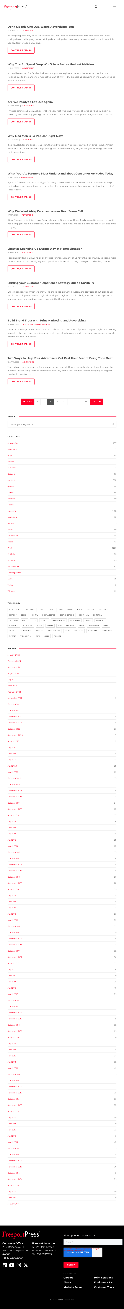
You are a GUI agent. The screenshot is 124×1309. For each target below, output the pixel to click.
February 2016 (14, 1074)
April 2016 (12, 1062)
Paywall (12, 631)
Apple (42, 610)
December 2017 (15, 938)
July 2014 (12, 1191)
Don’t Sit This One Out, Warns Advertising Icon (41, 26)
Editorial (11, 498)
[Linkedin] (4, 1265)
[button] (96, 6)
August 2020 (13, 741)
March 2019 (13, 846)
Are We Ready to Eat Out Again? (30, 102)
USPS (10, 579)
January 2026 (14, 655)
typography (25, 636)
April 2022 (12, 686)
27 (78, 401)
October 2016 (14, 1025)
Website (11, 591)
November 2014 (15, 1167)
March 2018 (13, 920)
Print (48, 324)
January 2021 (13, 710)
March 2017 (13, 994)
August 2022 (13, 673)
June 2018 (12, 901)
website (57, 636)
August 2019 (13, 815)
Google (44, 620)
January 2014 (13, 1204)
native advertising (66, 626)
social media (107, 631)
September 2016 (15, 1031)
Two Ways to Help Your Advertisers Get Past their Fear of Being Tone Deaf (60, 358)
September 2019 (15, 809)
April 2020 (12, 766)
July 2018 (12, 895)
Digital (10, 492)
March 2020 (13, 772)
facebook (13, 620)
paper (105, 626)
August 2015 (13, 1111)
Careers (68, 1277)
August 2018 (13, 889)
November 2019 (15, 797)
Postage (39, 631)
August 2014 (13, 1185)
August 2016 (13, 1037)
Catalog (11, 474)
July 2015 (12, 1117)
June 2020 (12, 753)
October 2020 (14, 729)
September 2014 (15, 1179)
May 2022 (12, 679)
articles (11, 461)
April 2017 (12, 988)
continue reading (21, 50)
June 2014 (12, 1197)
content (11, 480)
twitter (12, 636)
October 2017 (14, 951)
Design (24, 615)
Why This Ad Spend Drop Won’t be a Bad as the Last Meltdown (52, 64)
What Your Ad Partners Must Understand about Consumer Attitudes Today (60, 173)
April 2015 (12, 1136)
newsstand (93, 626)
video (46, 636)
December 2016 (15, 1012)
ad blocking (14, 610)
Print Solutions (103, 1277)
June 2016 (12, 1049)
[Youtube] (11, 1265)
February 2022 (14, 692)
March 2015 (13, 1142)
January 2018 (13, 932)
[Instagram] (18, 1265)
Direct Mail (84, 615)
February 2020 (14, 778)
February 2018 (14, 926)
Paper (10, 542)
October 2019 (14, 803)
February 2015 (14, 1148)
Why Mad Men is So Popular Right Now (35, 136)
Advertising (28, 30)
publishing (12, 560)
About (67, 1282)
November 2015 (15, 1093)
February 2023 (14, 661)
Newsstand (13, 535)
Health (11, 505)
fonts (33, 620)
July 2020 (12, 747)
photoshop (26, 631)
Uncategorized (14, 572)
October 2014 (14, 1173)
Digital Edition (48, 615)
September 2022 (15, 667)
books (70, 610)
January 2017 (13, 1006)
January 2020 (14, 784)
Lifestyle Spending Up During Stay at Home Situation (45, 248)
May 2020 (12, 760)
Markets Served (73, 1287)
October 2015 (14, 1099)
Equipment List (104, 1282)
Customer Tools (104, 1287)
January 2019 (13, 858)
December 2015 (15, 1086)
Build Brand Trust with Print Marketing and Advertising (47, 320)
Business (12, 468)
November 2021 (15, 698)
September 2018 (15, 883)
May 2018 (12, 908)
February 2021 (14, 704)
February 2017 (14, 1000)
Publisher (12, 554)
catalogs (104, 610)
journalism (75, 620)
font (24, 620)
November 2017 (15, 945)
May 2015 (12, 1130)
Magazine (12, 511)
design (11, 486)
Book (60, 610)
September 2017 (15, 957)
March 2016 (13, 1068)
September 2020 (15, 735)
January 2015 (13, 1154)
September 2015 (15, 1105)
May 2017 (12, 982)
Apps (10, 455)
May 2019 (12, 834)
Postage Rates (53, 631)
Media (39, 626)
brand (80, 610)
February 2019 (14, 852)
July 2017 (12, 969)
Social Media (13, 566)
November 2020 (15, 723)
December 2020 (15, 716)
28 (86, 401)
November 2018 (15, 871)
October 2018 (14, 877)
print (67, 631)
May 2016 (12, 1056)
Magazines (13, 626)
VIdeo (10, 585)
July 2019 (12, 821)
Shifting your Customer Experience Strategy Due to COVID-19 (51, 283)
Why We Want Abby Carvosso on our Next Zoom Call (45, 211)
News (10, 529)
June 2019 (12, 827)
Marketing (40, 324)
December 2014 (15, 1160)
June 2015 (12, 1123)
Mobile (11, 523)
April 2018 (12, 914)
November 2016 (15, 1019)
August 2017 (13, 963)
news (81, 626)
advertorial (12, 449)
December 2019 (15, 790)
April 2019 (12, 840)
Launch (88, 620)
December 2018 (15, 864)
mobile (50, 626)
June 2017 (12, 975)
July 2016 (12, 1043)
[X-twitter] (25, 1265)
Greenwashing (58, 620)
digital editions (67, 615)
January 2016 (13, 1080)
